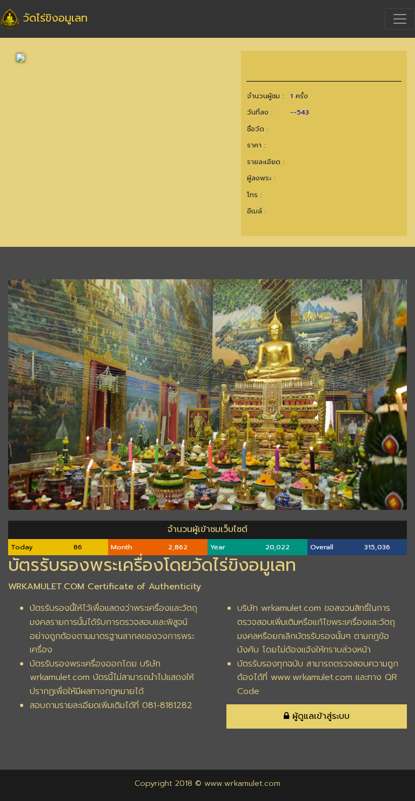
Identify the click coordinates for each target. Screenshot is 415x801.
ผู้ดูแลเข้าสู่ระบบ (319, 716)
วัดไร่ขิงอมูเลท (53, 18)
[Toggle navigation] (400, 19)
